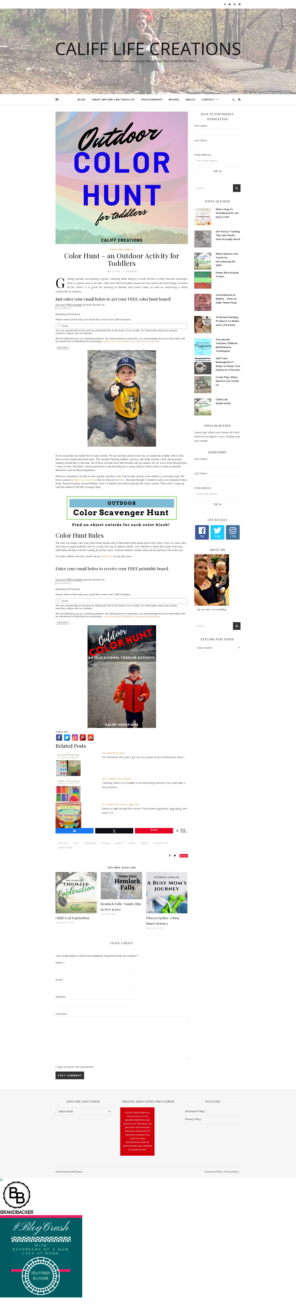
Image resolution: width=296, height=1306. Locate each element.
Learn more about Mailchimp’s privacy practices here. (132, 341)
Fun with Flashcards (113, 753)
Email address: (202, 154)
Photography (152, 99)
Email (65, 325)
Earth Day (106, 556)
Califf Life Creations (148, 48)
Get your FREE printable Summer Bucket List (80, 304)
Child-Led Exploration (72, 918)
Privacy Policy (193, 1119)
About (190, 99)
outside (131, 843)
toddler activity (65, 847)
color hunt (63, 843)
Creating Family (122, 249)
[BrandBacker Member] (148, 1198)
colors (76, 843)
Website (60, 996)
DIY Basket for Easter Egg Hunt (121, 804)
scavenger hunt (160, 843)
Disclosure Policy (195, 1111)
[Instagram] (75, 737)
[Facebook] (59, 737)
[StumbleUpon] (90, 737)
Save (185, 855)
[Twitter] (67, 737)
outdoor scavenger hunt (84, 479)
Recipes (174, 99)
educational (90, 843)
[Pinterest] (82, 737)
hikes (122, 479)
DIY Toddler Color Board (116, 778)
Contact (208, 99)
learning (105, 843)
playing (144, 843)
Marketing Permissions (68, 314)
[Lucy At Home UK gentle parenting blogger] (148, 1256)
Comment (61, 1013)
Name (60, 962)
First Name (200, 125)
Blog (81, 99)
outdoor (118, 843)
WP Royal (77, 1171)
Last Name (200, 140)
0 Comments (129, 271)
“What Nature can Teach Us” (113, 99)
